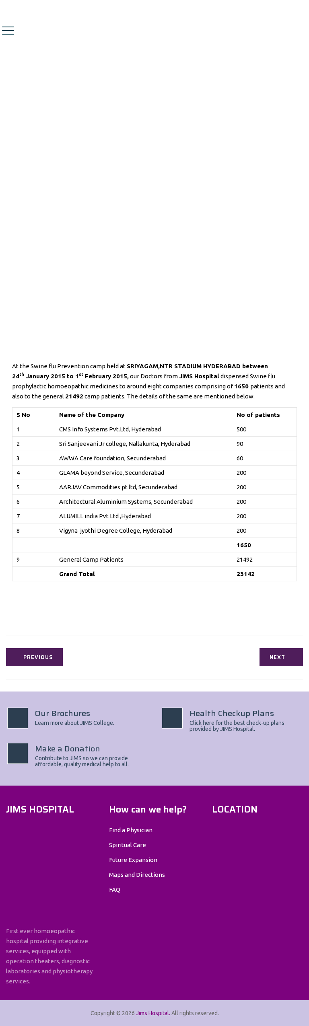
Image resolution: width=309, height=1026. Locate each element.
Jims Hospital (152, 1013)
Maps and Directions (137, 874)
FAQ (114, 889)
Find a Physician (130, 830)
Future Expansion (133, 859)
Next (277, 657)
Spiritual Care (127, 844)
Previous (38, 657)
